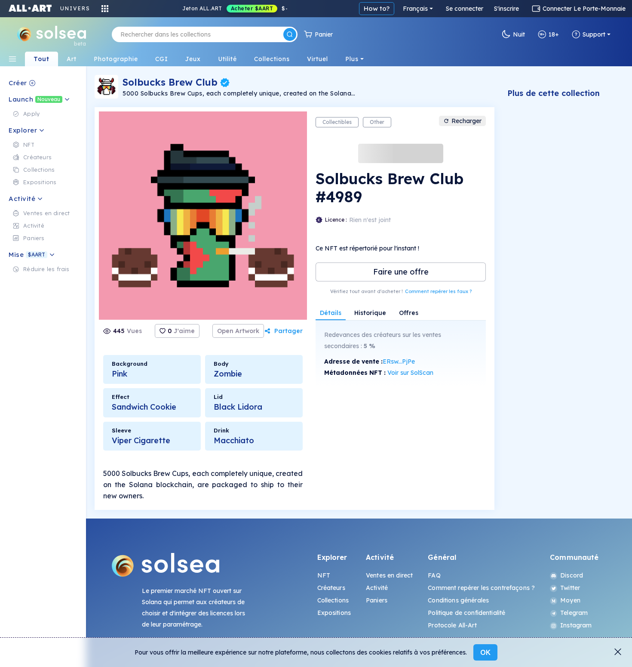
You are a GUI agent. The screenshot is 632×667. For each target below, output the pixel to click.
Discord (571, 575)
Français (415, 8)
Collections (333, 600)
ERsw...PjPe (399, 361)
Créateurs (331, 588)
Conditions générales (458, 600)
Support (594, 34)
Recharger (466, 121)
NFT (323, 575)
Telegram (574, 613)
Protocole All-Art (452, 625)
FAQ (434, 575)
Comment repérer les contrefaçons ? (481, 588)
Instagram (576, 625)
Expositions (334, 613)
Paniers (376, 600)
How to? (377, 8)
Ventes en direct (389, 575)
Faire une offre (401, 272)
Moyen (570, 600)
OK (485, 652)
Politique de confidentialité (466, 613)
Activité (377, 588)
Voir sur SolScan (410, 373)
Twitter (570, 588)
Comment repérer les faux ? (438, 291)
